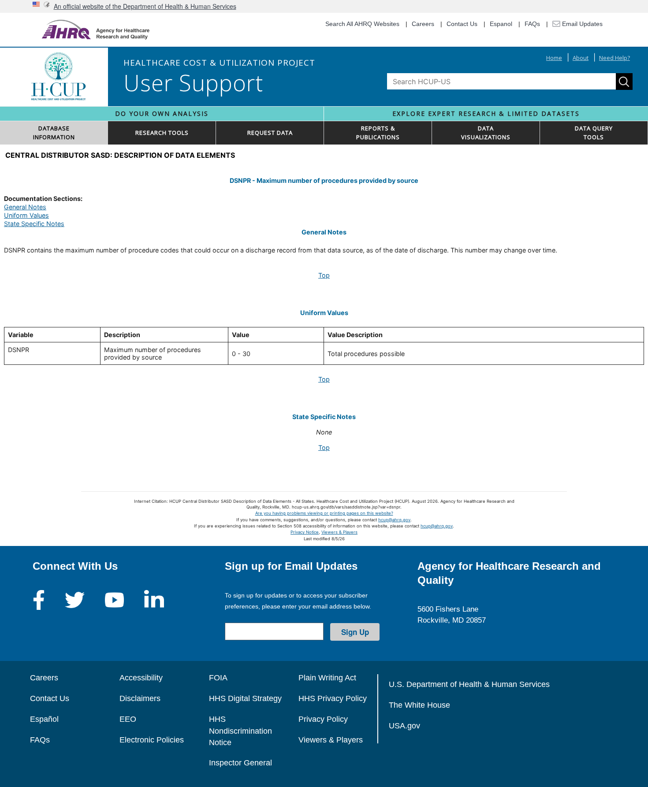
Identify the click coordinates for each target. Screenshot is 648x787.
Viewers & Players (339, 532)
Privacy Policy (323, 719)
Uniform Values (26, 215)
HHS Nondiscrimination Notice (240, 731)
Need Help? (614, 58)
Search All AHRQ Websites (362, 23)
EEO (127, 719)
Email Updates (581, 23)
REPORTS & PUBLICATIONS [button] (378, 132)
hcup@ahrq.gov (394, 519)
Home (554, 58)
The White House (419, 705)
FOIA (218, 677)
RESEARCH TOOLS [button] (162, 133)
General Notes (25, 207)
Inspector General (240, 762)
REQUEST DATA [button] (270, 133)
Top (324, 275)
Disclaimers (139, 698)
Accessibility (141, 677)
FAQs (532, 23)
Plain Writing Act (327, 677)
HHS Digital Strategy (245, 698)
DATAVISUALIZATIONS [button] (485, 132)
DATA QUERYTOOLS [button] (594, 132)
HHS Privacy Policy (332, 698)
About (580, 58)
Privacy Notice (304, 532)
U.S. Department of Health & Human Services (469, 684)
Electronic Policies (151, 739)
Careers (423, 23)
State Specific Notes (34, 223)
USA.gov (404, 725)
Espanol (501, 23)
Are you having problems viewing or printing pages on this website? (324, 513)
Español (44, 719)
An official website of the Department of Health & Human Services (145, 6)
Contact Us (462, 23)
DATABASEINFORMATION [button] (54, 132)
